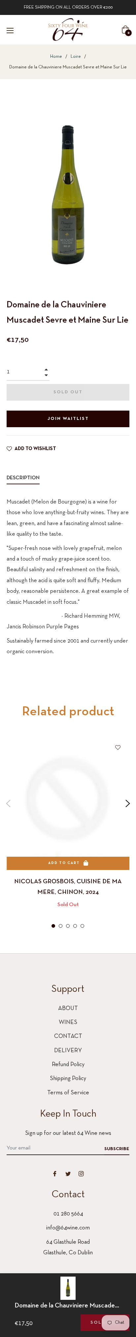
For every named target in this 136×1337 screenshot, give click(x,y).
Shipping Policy (68, 1078)
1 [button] (53, 926)
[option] (68, 833)
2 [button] (60, 926)
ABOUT (68, 1008)
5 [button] (82, 926)
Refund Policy (68, 1064)
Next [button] (127, 803)
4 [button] (75, 926)
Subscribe (116, 1149)
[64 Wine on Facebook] (54, 1173)
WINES (68, 1022)
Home (56, 56)
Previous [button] (8, 803)
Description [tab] (23, 478)
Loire (76, 56)
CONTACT (68, 1036)
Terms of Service (68, 1093)
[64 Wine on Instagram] (81, 1173)
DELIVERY (68, 1051)
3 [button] (68, 926)
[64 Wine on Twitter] (68, 1173)
